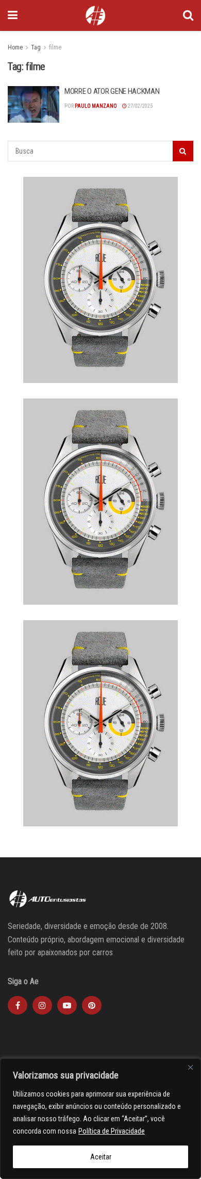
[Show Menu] (13, 15)
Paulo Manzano (96, 106)
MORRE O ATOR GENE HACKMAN (112, 91)
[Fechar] (190, 1067)
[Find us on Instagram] (42, 1005)
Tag (36, 47)
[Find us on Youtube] (67, 1005)
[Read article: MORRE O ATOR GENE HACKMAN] (33, 104)
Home (15, 47)
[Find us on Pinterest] (92, 1005)
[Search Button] (188, 15)
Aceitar (100, 1157)
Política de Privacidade (111, 1131)
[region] (100, 1118)
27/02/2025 (140, 106)
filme (55, 47)
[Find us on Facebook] (17, 1005)
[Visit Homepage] (95, 15)
